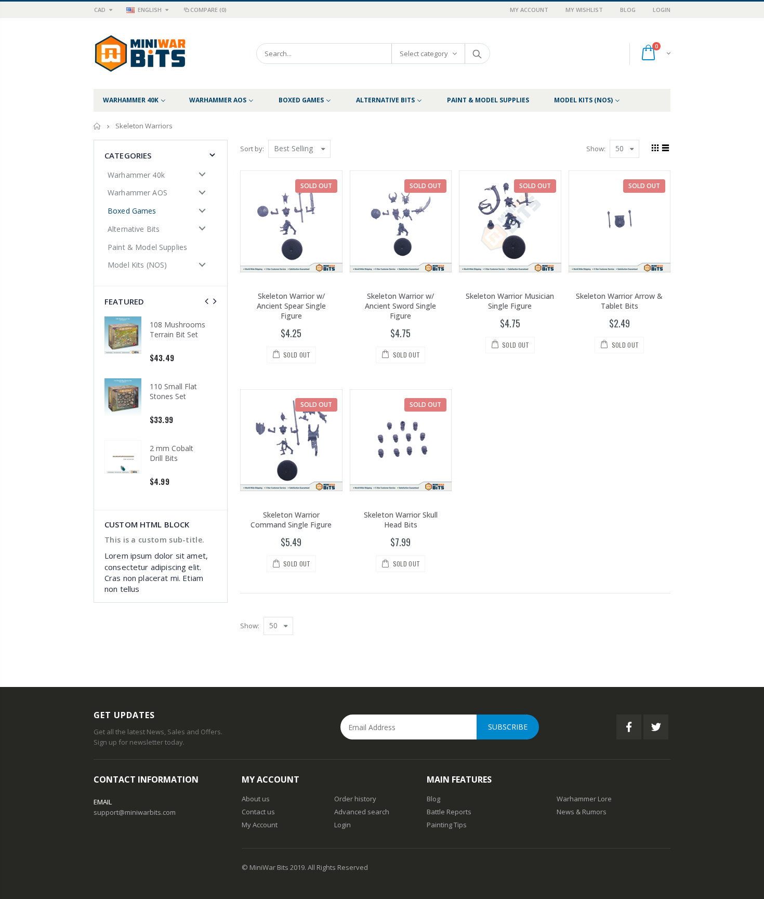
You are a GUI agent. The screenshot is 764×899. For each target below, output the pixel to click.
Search (477, 53)
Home (97, 126)
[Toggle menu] (202, 174)
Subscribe (508, 727)
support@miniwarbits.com (135, 812)
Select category (424, 53)
